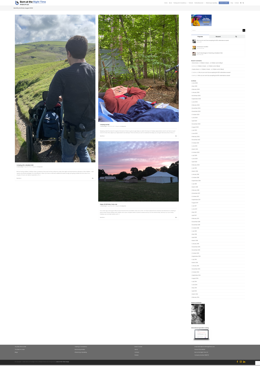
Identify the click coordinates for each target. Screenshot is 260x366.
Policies (136, 355)
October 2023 (195, 114)
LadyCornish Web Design (62, 361)
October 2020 (195, 152)
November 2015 (196, 250)
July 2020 (194, 155)
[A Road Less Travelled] (194, 46)
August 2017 (195, 202)
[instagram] (241, 362)
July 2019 (194, 168)
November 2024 (196, 108)
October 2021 (195, 143)
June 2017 (194, 209)
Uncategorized (40, 166)
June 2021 (194, 146)
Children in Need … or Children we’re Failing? (211, 63)
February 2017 (195, 218)
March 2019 (195, 171)
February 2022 (195, 136)
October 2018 (195, 177)
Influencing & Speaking (81, 352)
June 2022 (195, 133)
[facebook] (237, 362)
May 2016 (194, 234)
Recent (218, 37)
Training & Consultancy (81, 346)
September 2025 (196, 99)
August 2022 (195, 127)
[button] (243, 3)
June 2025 (195, 102)
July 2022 (194, 130)
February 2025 (196, 105)
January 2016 (195, 243)
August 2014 (195, 278)
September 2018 (196, 180)
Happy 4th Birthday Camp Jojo (108, 204)
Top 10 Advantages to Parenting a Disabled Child (209, 53)
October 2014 (195, 272)
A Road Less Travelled (202, 46)
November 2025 (196, 95)
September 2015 (196, 256)
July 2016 (194, 231)
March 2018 (195, 187)
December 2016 (196, 221)
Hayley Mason (195, 69)
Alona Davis (195, 63)
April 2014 (194, 291)
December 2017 (196, 193)
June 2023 (195, 117)
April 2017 (194, 215)
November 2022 (196, 124)
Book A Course (138, 346)
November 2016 (196, 225)
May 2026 (194, 86)
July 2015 (194, 259)
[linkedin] (244, 362)
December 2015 (196, 247)
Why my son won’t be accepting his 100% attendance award (213, 40)
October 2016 (195, 228)
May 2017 (194, 212)
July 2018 (194, 184)
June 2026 (195, 83)
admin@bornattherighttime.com (206, 346)
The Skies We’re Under (20, 346)
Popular (200, 37)
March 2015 (195, 262)
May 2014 (194, 288)
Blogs (16, 352)
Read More (19, 178)
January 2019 (195, 174)
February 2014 (195, 297)
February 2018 (195, 190)
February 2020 (196, 165)
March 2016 (195, 240)
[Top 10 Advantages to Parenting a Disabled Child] (194, 53)
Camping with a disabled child (25, 165)
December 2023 (196, 111)
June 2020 (195, 158)
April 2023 (194, 121)
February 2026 (196, 89)
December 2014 (196, 269)
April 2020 (194, 162)
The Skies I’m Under (20, 349)
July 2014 (194, 281)
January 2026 (195, 92)
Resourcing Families (80, 349)
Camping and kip (104, 124)
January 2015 (195, 266)
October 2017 (195, 196)
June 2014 (194, 284)
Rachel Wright (20, 166)
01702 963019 (201, 349)
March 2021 (195, 149)
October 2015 (195, 253)
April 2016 (194, 237)
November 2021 (196, 139)
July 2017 (194, 206)
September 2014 (196, 275)
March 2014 (195, 294)
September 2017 (196, 199)
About (136, 349)
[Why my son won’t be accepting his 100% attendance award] (194, 40)
